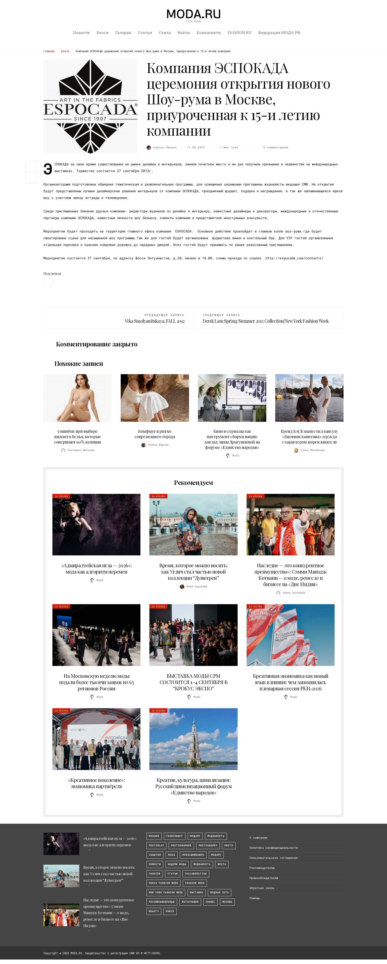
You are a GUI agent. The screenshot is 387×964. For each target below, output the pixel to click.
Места (222, 864)
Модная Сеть (219, 892)
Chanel (210, 901)
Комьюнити (209, 32)
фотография (190, 901)
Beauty (154, 911)
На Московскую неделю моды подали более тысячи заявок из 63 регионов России (96, 682)
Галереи (123, 32)
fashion (154, 873)
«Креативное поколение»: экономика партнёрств (96, 782)
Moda (171, 854)
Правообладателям (263, 878)
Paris (170, 911)
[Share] (31, 166)
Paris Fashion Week (163, 883)
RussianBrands (193, 854)
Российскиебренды (162, 901)
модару (195, 836)
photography (208, 845)
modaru (154, 836)
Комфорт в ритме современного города (155, 434)
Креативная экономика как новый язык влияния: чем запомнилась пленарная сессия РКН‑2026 (290, 682)
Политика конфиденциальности (273, 848)
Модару (216, 854)
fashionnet (174, 836)
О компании (258, 838)
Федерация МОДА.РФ (279, 32)
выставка (196, 892)
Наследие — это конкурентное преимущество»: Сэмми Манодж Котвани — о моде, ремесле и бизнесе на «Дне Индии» (290, 574)
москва (227, 901)
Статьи (145, 32)
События (155, 854)
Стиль (165, 32)
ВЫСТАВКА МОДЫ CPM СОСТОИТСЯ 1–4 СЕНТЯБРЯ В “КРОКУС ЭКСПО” (193, 682)
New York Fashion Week (166, 892)
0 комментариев (275, 147)
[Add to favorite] (32, 177)
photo (228, 845)
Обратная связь (262, 888)
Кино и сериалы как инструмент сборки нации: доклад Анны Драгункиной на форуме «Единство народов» (232, 439)
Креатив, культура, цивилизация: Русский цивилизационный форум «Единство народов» (193, 786)
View (75, 398)
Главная (48, 51)
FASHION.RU (240, 32)
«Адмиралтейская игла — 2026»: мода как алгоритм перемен (96, 568)
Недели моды (177, 864)
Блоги (103, 32)
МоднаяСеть (215, 836)
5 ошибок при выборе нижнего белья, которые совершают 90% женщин (77, 437)
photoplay (156, 845)
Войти (184, 32)
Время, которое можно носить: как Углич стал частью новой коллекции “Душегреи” (193, 571)
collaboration (196, 873)
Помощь (254, 898)
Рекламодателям (262, 868)
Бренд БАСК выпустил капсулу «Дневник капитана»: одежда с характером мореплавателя (309, 437)
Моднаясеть (202, 864)
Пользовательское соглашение (273, 858)
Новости (81, 32)
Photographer (181, 845)
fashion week (194, 883)
